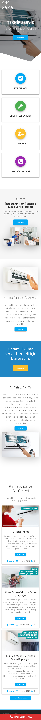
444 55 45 (7, 5)
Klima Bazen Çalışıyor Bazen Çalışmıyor (20, 593)
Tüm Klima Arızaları (20, 698)
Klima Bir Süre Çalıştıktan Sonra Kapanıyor (20, 657)
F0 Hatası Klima (20, 531)
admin (11, 561)
